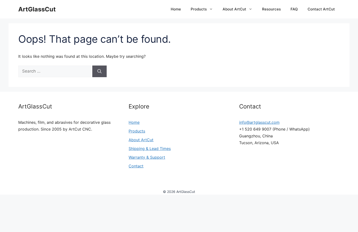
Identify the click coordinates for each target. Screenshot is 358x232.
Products (199, 9)
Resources (271, 9)
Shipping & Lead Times (150, 148)
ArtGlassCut (37, 9)
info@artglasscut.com (259, 122)
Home (176, 9)
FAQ (294, 9)
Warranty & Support (147, 157)
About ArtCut (234, 9)
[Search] (99, 71)
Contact (136, 166)
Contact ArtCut (321, 9)
